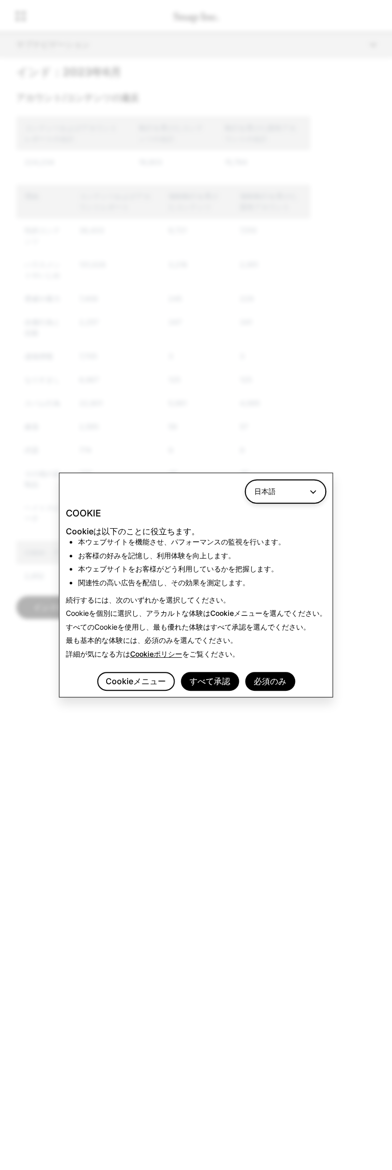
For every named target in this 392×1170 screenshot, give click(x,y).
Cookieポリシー (156, 653)
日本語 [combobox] (265, 491)
